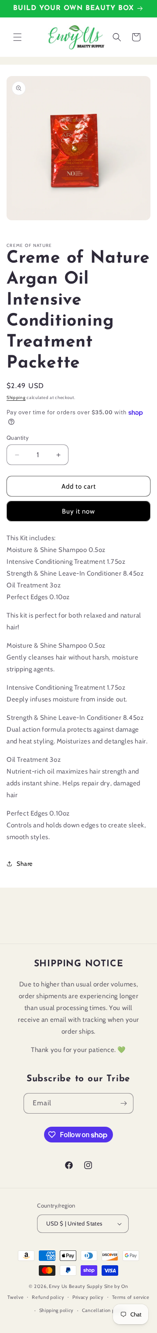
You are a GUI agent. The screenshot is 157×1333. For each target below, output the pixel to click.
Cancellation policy (104, 1310)
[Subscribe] (123, 1103)
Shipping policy (56, 1310)
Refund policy (48, 1297)
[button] (17, 37)
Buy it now (78, 511)
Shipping (16, 397)
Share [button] (25, 864)
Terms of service (131, 1297)
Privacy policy (88, 1297)
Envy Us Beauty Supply (76, 1286)
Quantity (18, 437)
